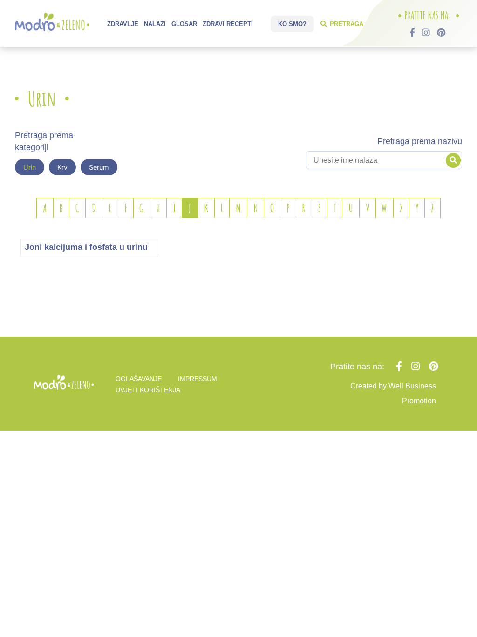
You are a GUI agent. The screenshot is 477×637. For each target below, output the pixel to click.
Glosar (184, 24)
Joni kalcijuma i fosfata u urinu (86, 247)
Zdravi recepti (228, 24)
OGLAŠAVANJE (139, 378)
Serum (99, 167)
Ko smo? (292, 24)
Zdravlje (122, 24)
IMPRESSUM (197, 378)
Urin (29, 167)
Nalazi (155, 24)
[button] (453, 160)
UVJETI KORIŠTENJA (148, 390)
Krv (62, 167)
